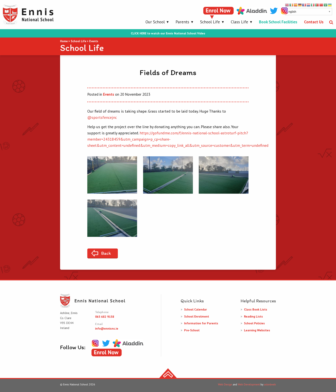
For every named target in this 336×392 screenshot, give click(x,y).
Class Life (239, 21)
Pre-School (192, 330)
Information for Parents (201, 323)
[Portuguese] (317, 5)
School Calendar (195, 309)
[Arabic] (326, 5)
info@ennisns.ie (106, 328)
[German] (300, 5)
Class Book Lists (255, 309)
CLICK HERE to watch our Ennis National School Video (168, 33)
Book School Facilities (278, 21)
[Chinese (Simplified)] (321, 5)
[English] (287, 5)
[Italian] (313, 5)
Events (108, 94)
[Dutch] (308, 5)
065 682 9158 (104, 316)
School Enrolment (196, 316)
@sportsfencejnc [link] (102, 117)
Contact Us (313, 21)
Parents (182, 21)
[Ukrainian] (330, 5)
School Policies (254, 323)
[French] (304, 5)
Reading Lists (253, 316)
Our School (155, 21)
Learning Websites (257, 330)
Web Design (225, 384)
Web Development (249, 384)
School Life (210, 21)
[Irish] (291, 5)
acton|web (270, 384)
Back (106, 253)
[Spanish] (296, 5)
